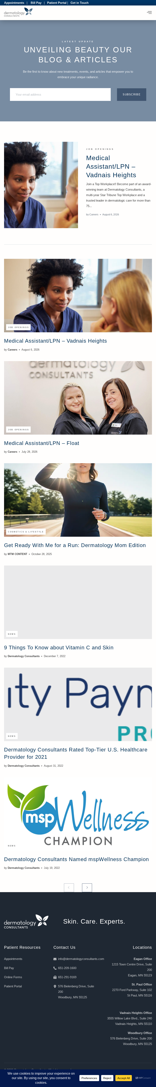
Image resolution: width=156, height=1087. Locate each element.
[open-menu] (149, 13)
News (12, 634)
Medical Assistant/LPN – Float (41, 443)
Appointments (14, 2)
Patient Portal (56, 2)
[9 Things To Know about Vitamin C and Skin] (78, 602)
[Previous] (69, 887)
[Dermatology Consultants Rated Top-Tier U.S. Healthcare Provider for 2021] (78, 704)
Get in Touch (79, 2)
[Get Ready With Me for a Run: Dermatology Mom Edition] (78, 500)
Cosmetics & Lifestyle (26, 532)
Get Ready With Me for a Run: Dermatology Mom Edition (75, 545)
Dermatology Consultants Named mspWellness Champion (76, 859)
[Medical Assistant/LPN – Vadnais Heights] (41, 185)
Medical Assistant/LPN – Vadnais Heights (111, 166)
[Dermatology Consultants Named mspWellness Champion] (78, 814)
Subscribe (132, 94)
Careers (93, 214)
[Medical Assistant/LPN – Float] (78, 398)
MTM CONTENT (17, 554)
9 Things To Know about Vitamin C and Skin (59, 647)
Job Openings (100, 149)
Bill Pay (36, 2)
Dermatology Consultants (24, 656)
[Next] (87, 887)
